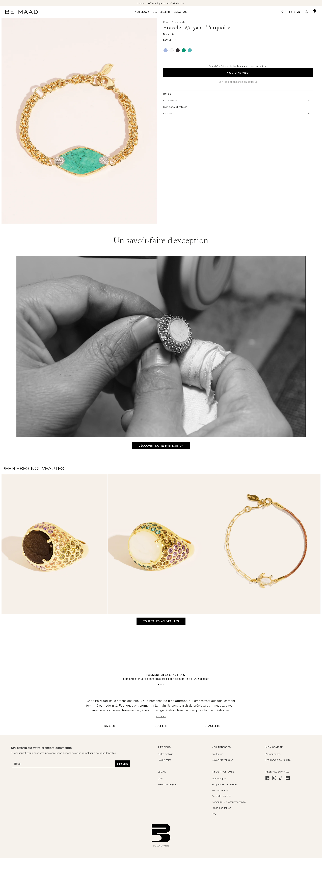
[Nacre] (172, 50)
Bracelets (212, 726)
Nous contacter (221, 790)
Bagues (109, 726)
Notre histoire (166, 754)
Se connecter (273, 754)
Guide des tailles (221, 807)
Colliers (161, 726)
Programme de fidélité (278, 759)
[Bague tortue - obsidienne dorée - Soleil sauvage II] (55, 544)
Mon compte (219, 778)
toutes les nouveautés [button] (161, 621)
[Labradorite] (166, 50)
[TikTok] (281, 778)
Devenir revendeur (222, 759)
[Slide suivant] (157, 121)
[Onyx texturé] (178, 50)
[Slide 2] (161, 684)
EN (298, 11)
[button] (313, 12)
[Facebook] (267, 778)
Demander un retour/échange (229, 802)
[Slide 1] (158, 684)
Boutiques (217, 754)
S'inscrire (122, 763)
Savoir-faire (164, 759)
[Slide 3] (163, 684)
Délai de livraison (221, 796)
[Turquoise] (190, 50)
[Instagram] (274, 778)
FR (290, 11)
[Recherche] (282, 12)
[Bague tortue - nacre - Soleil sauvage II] (161, 544)
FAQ (214, 813)
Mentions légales (168, 784)
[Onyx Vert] (184, 50)
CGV (160, 778)
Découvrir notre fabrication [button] (161, 445)
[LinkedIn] (288, 778)
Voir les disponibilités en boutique (238, 81)
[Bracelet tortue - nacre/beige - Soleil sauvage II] (267, 544)
